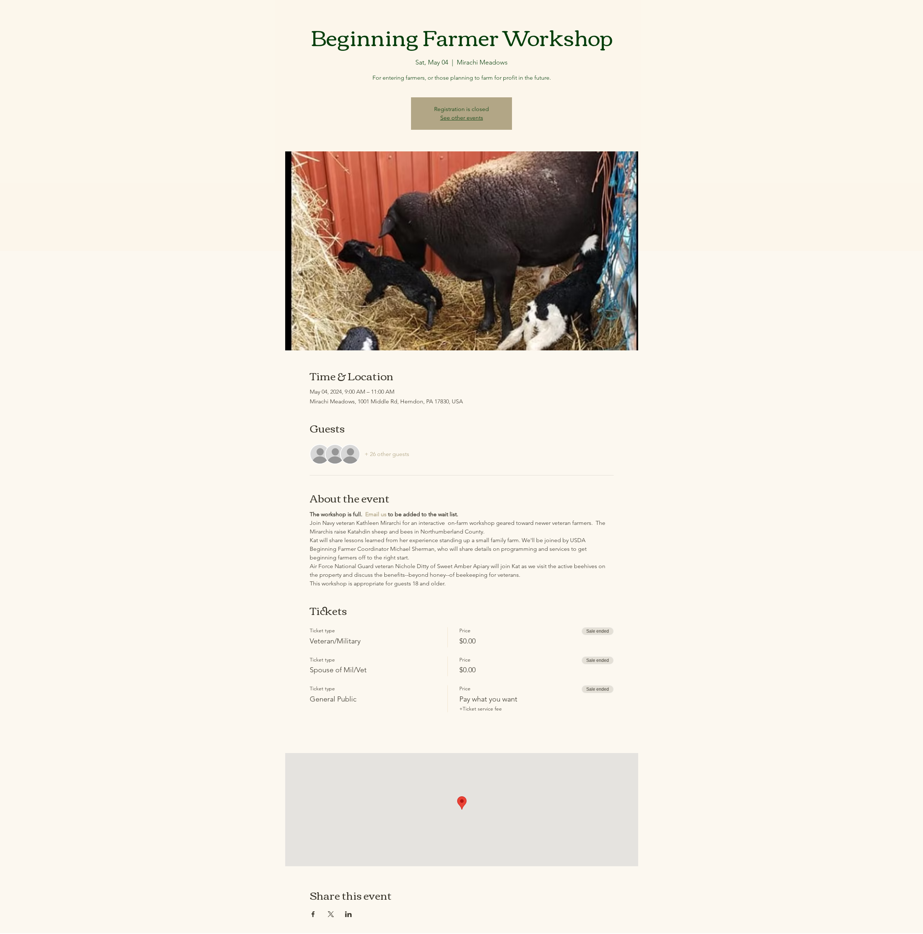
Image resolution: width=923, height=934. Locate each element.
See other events (461, 117)
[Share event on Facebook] (313, 914)
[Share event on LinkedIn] (348, 914)
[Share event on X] (330, 914)
